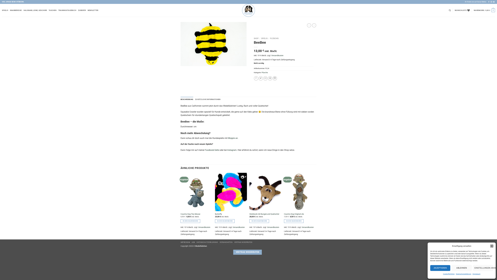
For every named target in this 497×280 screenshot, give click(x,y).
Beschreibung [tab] (187, 99)
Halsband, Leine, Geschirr (35, 10)
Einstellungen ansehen (483, 268)
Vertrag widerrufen (243, 242)
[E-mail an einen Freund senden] (265, 78)
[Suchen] (450, 10)
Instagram (232, 150)
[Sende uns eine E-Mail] (494, 2)
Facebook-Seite (212, 150)
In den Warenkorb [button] (190, 221)
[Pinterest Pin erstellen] (270, 78)
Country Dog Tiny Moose (190, 214)
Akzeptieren (440, 268)
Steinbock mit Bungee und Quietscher (264, 214)
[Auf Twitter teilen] (261, 78)
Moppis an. (233, 138)
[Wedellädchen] (248, 10)
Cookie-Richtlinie (449, 274)
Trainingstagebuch (67, 10)
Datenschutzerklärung (463, 274)
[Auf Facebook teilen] (256, 78)
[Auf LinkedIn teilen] (275, 78)
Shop (256, 38)
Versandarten (226, 242)
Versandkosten (277, 55)
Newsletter (93, 10)
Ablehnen (461, 268)
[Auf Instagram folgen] (491, 2)
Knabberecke (16, 10)
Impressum (476, 274)
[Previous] (181, 206)
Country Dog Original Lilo (294, 214)
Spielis (5, 10)
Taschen (52, 10)
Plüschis (274, 38)
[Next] (316, 206)
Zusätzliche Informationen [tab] (207, 99)
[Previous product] (314, 25)
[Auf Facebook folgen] (489, 2)
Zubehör (82, 10)
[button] (492, 246)
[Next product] (309, 25)
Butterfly (218, 214)
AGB (193, 242)
